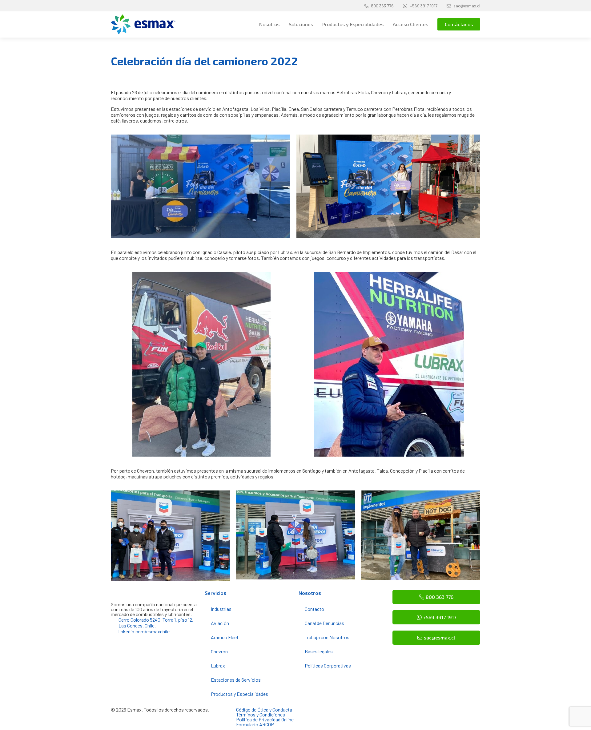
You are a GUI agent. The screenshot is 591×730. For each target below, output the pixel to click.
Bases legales (319, 651)
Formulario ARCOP (255, 724)
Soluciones (301, 24)
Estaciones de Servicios (236, 680)
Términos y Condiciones (260, 714)
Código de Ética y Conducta (264, 709)
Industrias (221, 609)
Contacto (314, 609)
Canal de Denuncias (324, 623)
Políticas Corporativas (328, 665)
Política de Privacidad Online (265, 719)
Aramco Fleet (225, 637)
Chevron (219, 651)
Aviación (220, 623)
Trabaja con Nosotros (327, 637)
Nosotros (269, 24)
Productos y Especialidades (353, 24)
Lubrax (218, 665)
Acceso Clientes (410, 24)
